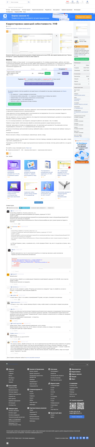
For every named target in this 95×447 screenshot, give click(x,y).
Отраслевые (33, 414)
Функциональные (13, 390)
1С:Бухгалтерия (55, 385)
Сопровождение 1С (36, 389)
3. (11, 249)
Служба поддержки (77, 400)
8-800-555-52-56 (74, 411)
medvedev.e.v (15, 287)
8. (10, 309)
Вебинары (32, 404)
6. (10, 295)
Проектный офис (56, 413)
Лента (10, 375)
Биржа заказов (77, 374)
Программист (77, 99)
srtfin (13, 309)
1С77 (52, 407)
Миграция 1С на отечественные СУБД (15, 424)
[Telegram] (70, 438)
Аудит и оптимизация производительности (15, 420)
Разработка (12, 396)
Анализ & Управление (37, 369)
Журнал (11, 369)
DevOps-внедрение (14, 415)
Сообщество (12, 405)
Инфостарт (29, 148)
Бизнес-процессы (35, 373)
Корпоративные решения (38, 408)
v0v (13, 210)
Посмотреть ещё (38, 202)
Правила (71, 389)
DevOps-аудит (13, 412)
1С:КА (52, 390)
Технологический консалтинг (17, 417)
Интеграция (12, 403)
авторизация (36, 357)
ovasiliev (14, 295)
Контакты (72, 396)
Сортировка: (38, 207)
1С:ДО (52, 400)
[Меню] (7, 2)
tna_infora (15, 333)
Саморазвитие (34, 386)
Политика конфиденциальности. (34, 432)
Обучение (54, 369)
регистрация (29, 357)
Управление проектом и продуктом (36, 376)
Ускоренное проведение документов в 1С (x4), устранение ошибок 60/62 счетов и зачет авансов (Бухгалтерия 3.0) (13, 175)
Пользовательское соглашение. (15, 432)
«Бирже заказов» (78, 54)
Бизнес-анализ (34, 371)
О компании (73, 383)
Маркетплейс (55, 383)
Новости (11, 371)
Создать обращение (77, 416)
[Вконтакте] (74, 438)
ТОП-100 (11, 380)
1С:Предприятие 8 (78, 108)
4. (10, 274)
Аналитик (53, 373)
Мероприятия (76, 369)
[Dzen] (80, 438)
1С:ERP (52, 387)
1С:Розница (54, 396)
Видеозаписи (76, 371)
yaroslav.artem (16, 302)
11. (11, 341)
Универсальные (55, 403)
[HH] (77, 438)
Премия (11, 382)
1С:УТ (52, 394)
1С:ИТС (32, 393)
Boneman (15, 226)
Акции (31, 391)
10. (10, 333)
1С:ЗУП (53, 398)
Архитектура (33, 383)
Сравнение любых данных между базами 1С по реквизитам (30, 193)
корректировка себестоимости (45, 150)
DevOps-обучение (14, 410)
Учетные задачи (13, 392)
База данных (12, 398)
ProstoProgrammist (17, 323)
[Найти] (87, 364)
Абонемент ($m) (78, 136)
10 (11, 343)
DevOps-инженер (55, 377)
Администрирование (14, 400)
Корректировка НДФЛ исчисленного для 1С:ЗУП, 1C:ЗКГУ (47, 193)
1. (10, 210)
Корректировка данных (79, 95)
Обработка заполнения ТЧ (14, 150)
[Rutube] (87, 438)
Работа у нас (73, 394)
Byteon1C (14, 274)
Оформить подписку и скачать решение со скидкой (39, 83)
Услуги (31, 398)
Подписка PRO (13, 387)
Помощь (71, 392)
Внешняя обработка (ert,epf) (81, 104)
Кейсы (31, 400)
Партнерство (33, 402)
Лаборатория (13, 408)
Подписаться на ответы (13, 207)
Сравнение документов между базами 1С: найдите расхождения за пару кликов (30, 174)
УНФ (22, 150)
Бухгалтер (76, 100)
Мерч (73, 379)
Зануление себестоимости (30, 150)
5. (10, 287)
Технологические (34, 418)
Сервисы (32, 396)
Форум (74, 376)
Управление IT (34, 381)
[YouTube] (84, 438)
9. (10, 323)
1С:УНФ (53, 392)
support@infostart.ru (75, 413)
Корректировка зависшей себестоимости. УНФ (31, 24)
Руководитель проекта (57, 375)
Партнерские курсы (56, 380)
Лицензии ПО (33, 412)
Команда (32, 379)
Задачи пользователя (15, 394)
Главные (11, 373)
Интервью (11, 377)
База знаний (13, 385)
